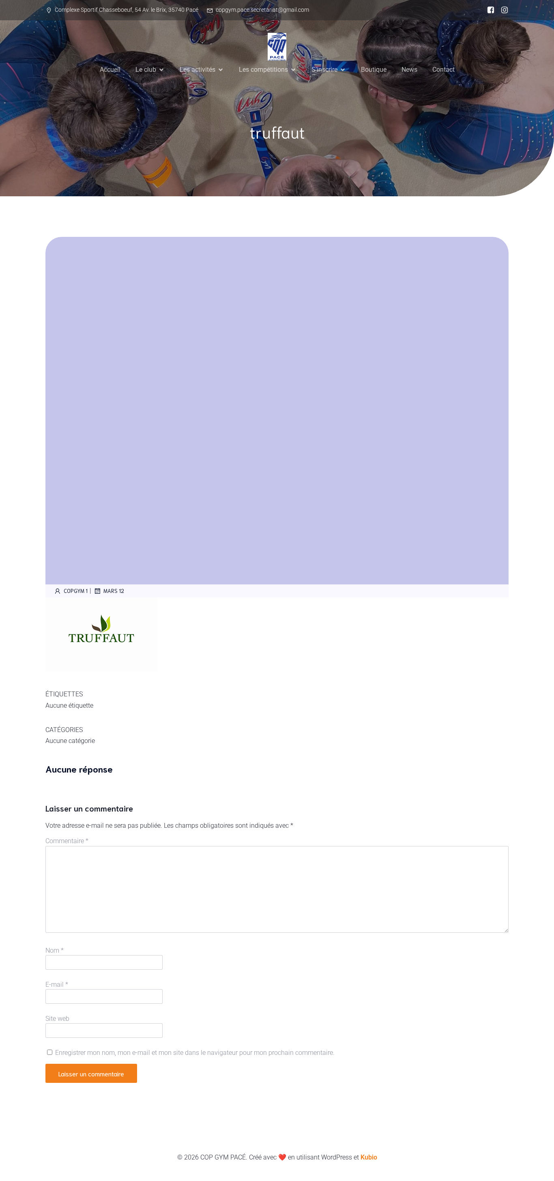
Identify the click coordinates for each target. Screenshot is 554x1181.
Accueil (110, 69)
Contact (443, 69)
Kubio (369, 1157)
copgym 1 (76, 590)
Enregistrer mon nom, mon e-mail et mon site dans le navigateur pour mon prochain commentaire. (195, 1052)
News (409, 69)
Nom (54, 950)
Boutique (374, 69)
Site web (57, 1018)
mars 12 (113, 590)
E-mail (56, 984)
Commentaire (66, 841)
